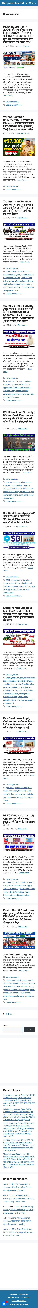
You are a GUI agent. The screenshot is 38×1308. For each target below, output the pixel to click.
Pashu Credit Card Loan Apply (20, 986)
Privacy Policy (13, 1297)
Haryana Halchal (13, 3)
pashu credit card (13, 980)
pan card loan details (24, 794)
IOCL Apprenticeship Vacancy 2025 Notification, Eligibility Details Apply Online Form (18, 1198)
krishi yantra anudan (14, 678)
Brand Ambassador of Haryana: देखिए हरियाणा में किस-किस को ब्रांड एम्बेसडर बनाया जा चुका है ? (17, 1187)
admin (5, 1184)
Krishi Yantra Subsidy (20, 684)
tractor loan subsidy (22, 284)
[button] (26, 3)
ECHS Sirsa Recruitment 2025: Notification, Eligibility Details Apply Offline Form (18, 1232)
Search (6, 1025)
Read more (7, 95)
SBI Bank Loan (12, 580)
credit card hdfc (13, 882)
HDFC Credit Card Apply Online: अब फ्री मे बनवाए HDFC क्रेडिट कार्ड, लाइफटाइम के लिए (19, 820)
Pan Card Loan (21, 788)
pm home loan (12, 482)
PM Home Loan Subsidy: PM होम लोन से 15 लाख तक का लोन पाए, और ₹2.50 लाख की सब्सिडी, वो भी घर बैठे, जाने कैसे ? (18, 418)
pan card (10, 788)
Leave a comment (13, 105)
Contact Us (23, 1294)
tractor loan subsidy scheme (15, 287)
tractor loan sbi (27, 275)
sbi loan (27, 586)
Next (11, 1014)
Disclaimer (25, 1297)
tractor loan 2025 (24, 271)
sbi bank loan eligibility (18, 583)
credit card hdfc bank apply (20, 885)
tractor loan (11, 271)
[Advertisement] (19, 1060)
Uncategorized (12, 102)
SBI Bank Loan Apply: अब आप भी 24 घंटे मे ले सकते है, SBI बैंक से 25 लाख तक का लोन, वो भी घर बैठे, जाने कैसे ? (19, 518)
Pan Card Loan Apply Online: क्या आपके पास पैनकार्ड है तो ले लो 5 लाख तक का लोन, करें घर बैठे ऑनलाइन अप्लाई (19, 723)
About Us (13, 1294)
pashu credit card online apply (16, 990)
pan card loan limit (11, 797)
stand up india (12, 381)
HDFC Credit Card (10, 889)
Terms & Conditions (19, 1301)
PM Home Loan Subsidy (19, 488)
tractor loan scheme (11, 278)
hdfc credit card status (19, 895)
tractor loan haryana (11, 275)
